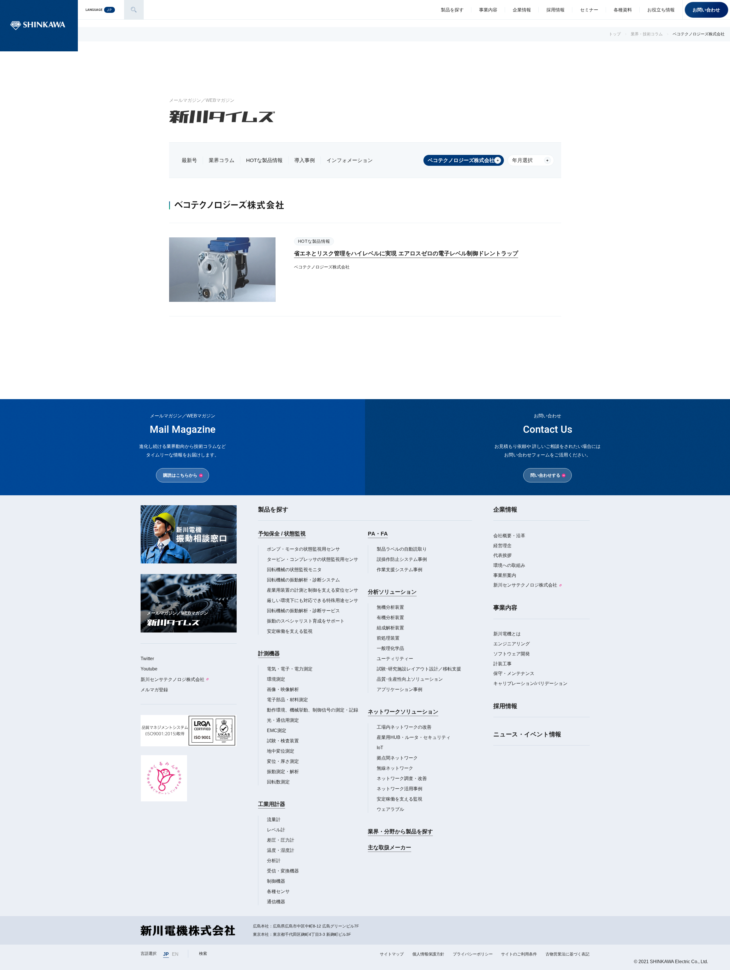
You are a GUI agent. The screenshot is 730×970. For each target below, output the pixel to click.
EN (175, 954)
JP (166, 954)
